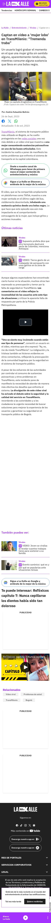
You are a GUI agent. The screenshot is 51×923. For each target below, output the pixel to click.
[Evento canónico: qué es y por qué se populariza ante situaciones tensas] (9, 565)
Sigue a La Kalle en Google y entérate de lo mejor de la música (28, 582)
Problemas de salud (33, 694)
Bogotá (29, 700)
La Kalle (5, 28)
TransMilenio (7, 131)
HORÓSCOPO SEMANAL (25, 10)
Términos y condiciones (22, 882)
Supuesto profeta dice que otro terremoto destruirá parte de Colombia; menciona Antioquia (34, 245)
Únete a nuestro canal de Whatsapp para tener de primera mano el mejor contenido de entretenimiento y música (27, 170)
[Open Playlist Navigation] (47, 917)
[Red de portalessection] (47, 857)
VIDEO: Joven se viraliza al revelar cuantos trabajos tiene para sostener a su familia (33, 549)
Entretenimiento (19, 28)
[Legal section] (47, 872)
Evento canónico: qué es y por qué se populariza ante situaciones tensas (34, 567)
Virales (33, 28)
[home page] (25, 809)
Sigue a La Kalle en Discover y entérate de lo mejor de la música (28, 183)
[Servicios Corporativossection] (47, 865)
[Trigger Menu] (3, 4)
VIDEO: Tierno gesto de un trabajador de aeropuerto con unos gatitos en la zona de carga (34, 264)
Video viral (11, 694)
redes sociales (29, 138)
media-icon (25, 917)
